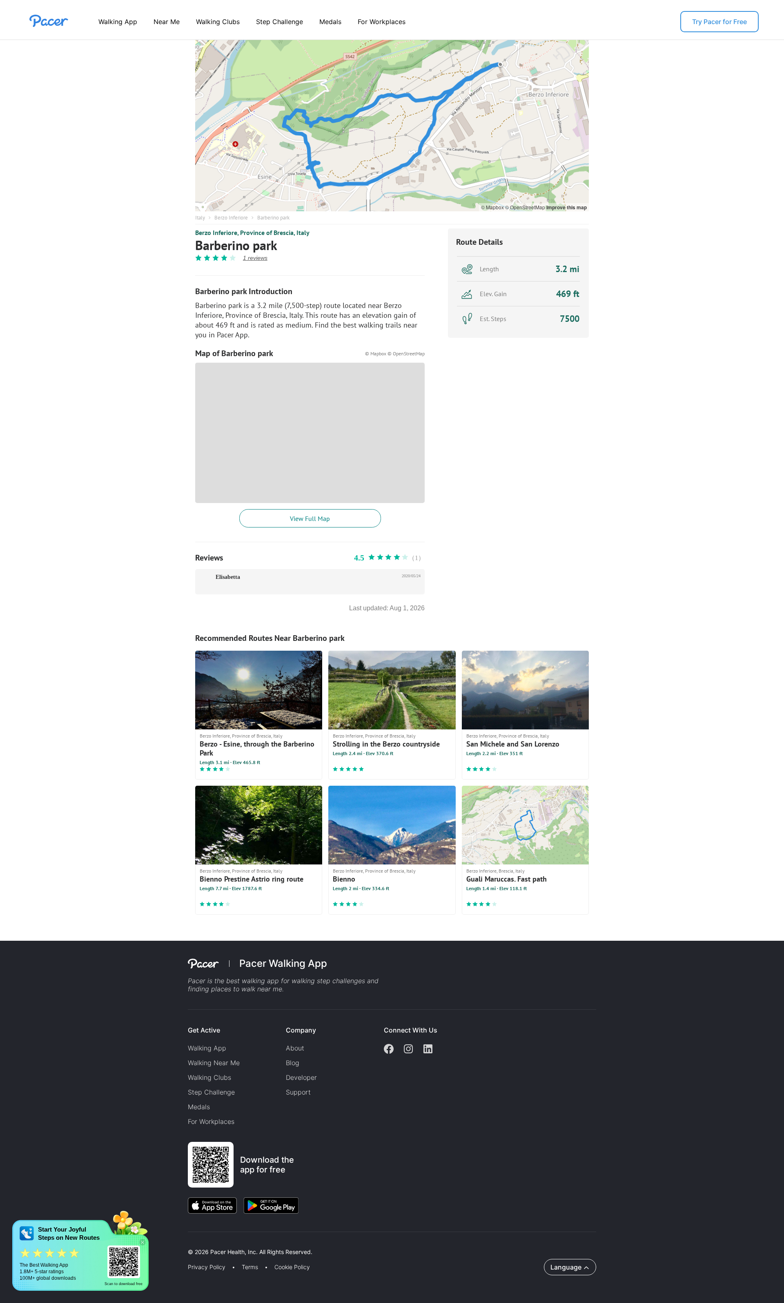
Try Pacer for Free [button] (719, 22)
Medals (330, 22)
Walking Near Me (214, 1063)
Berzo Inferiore (231, 217)
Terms (250, 1267)
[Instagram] (408, 1049)
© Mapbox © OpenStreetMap (395, 353)
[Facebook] (389, 1049)
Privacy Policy (206, 1267)
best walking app (253, 981)
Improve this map (566, 207)
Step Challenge (279, 22)
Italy (200, 217)
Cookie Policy (292, 1267)
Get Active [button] (204, 1030)
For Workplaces (381, 22)
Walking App (117, 22)
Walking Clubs (218, 22)
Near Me (167, 22)
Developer (301, 1077)
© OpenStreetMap (525, 207)
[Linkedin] (428, 1049)
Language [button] (565, 1267)
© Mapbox (493, 207)
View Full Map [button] (310, 518)
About (295, 1048)
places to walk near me (246, 989)
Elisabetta (228, 577)
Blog (292, 1063)
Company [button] (301, 1030)
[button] (142, 1242)
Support (298, 1092)
